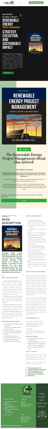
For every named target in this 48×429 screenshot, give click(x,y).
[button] (21, 3)
